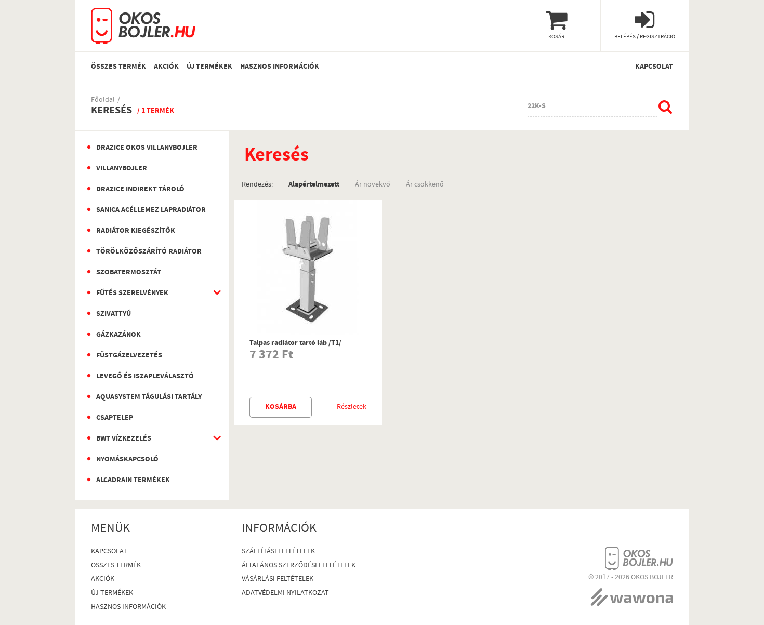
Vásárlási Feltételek (277, 579)
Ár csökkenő (425, 184)
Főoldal (103, 100)
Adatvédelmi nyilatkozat (285, 593)
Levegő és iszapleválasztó (145, 376)
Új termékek (209, 67)
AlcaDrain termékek (133, 480)
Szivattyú (113, 314)
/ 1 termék (155, 111)
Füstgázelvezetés (129, 356)
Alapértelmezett (313, 184)
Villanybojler (121, 169)
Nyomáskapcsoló (127, 460)
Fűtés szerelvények (132, 293)
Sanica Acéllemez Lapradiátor (151, 210)
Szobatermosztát (128, 272)
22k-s (537, 106)
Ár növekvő (372, 184)
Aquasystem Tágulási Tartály (149, 397)
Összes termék (118, 67)
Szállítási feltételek (278, 552)
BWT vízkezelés (123, 439)
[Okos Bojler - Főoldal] (143, 22)
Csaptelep (114, 418)
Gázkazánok (118, 335)
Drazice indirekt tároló (140, 189)
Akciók (166, 67)
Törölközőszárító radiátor (149, 252)
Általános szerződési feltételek (298, 566)
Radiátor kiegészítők (135, 231)
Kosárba (280, 407)
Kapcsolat (654, 67)
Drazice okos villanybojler (146, 148)
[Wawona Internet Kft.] (631, 594)
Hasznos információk (279, 67)
